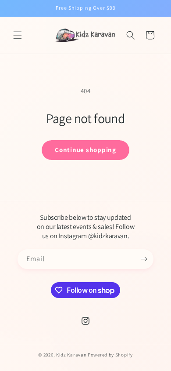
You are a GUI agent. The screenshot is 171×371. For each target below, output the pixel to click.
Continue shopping (85, 149)
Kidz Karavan (71, 355)
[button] (17, 35)
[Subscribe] (143, 259)
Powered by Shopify (110, 355)
